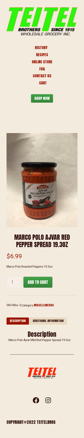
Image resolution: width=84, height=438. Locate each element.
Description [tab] (18, 321)
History (41, 47)
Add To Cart (38, 282)
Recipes (42, 54)
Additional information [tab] (48, 321)
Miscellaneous (44, 305)
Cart (43, 83)
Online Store (42, 62)
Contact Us (42, 76)
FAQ (42, 69)
